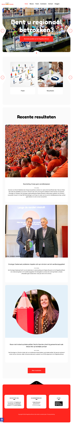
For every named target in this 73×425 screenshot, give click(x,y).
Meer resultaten (36, 370)
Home (26, 4)
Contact (50, 4)
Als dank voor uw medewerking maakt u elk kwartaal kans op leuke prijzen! (36, 39)
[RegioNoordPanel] (8, 4)
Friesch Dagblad (17, 405)
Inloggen (57, 4)
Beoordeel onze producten (36, 26)
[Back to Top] (36, 383)
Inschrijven (43, 4)
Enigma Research (36, 402)
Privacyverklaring (51, 414)
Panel (37, 4)
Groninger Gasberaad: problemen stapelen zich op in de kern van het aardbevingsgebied (36, 264)
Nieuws (32, 4)
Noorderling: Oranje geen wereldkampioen (36, 184)
